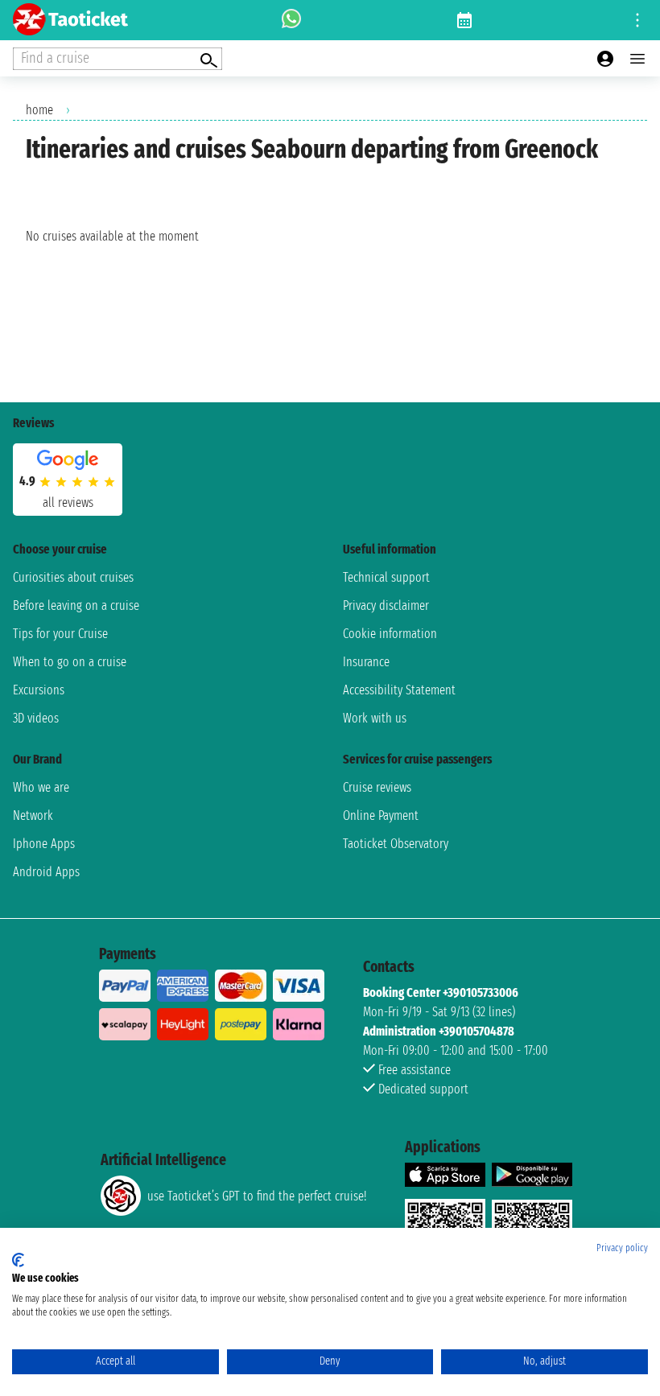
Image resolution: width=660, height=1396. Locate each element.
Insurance (366, 661)
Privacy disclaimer (386, 605)
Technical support (386, 577)
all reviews (68, 502)
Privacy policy (622, 1248)
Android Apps (46, 871)
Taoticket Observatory (395, 843)
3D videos (36, 718)
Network (33, 815)
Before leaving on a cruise (76, 605)
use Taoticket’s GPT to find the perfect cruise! (256, 1196)
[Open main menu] (637, 58)
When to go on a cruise (69, 661)
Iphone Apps (44, 843)
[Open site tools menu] (637, 20)
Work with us (374, 718)
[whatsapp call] (291, 20)
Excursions (38, 690)
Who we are (41, 787)
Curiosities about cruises (73, 577)
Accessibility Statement (399, 690)
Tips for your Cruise (60, 633)
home (39, 109)
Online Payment (381, 815)
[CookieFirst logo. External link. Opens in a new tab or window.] (18, 1260)
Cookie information (390, 633)
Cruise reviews (377, 787)
